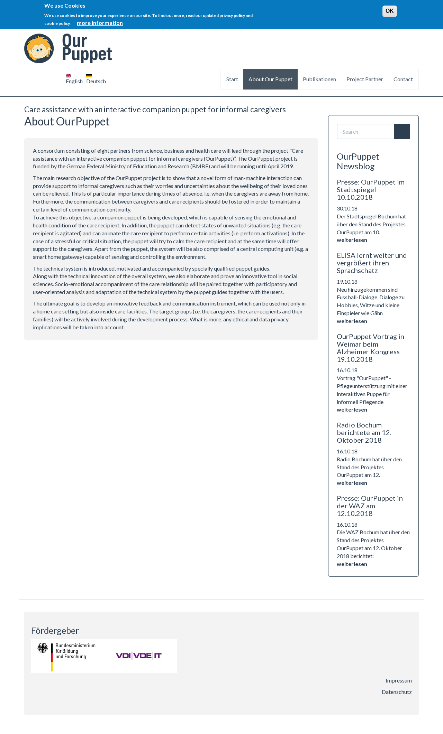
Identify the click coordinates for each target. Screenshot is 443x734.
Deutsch (96, 81)
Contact (403, 79)
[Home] (70, 48)
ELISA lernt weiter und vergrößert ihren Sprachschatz (372, 262)
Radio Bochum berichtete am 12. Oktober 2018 (364, 432)
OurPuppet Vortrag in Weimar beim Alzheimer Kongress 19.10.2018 (370, 347)
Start (232, 79)
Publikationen (319, 79)
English (74, 81)
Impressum (399, 680)
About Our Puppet (270, 79)
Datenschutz (397, 691)
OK (390, 11)
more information (100, 22)
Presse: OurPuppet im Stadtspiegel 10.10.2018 (371, 189)
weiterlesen (352, 239)
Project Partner (364, 79)
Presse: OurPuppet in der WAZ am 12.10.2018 (370, 505)
